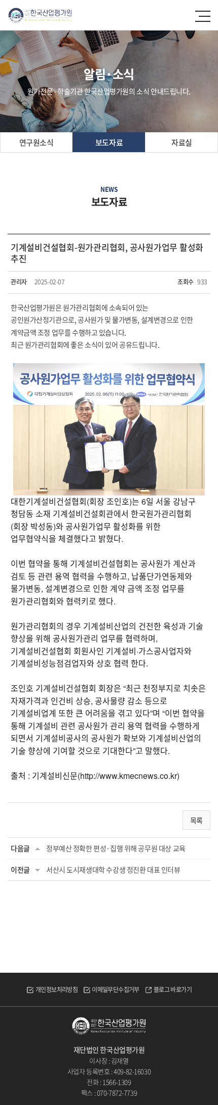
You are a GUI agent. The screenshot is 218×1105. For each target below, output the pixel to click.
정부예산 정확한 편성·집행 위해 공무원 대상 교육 (116, 848)
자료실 (181, 142)
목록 (196, 820)
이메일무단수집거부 (115, 989)
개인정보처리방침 (56, 989)
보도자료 (109, 142)
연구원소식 (36, 142)
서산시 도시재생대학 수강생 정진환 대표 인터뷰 (113, 869)
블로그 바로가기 (173, 989)
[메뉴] (203, 16)
